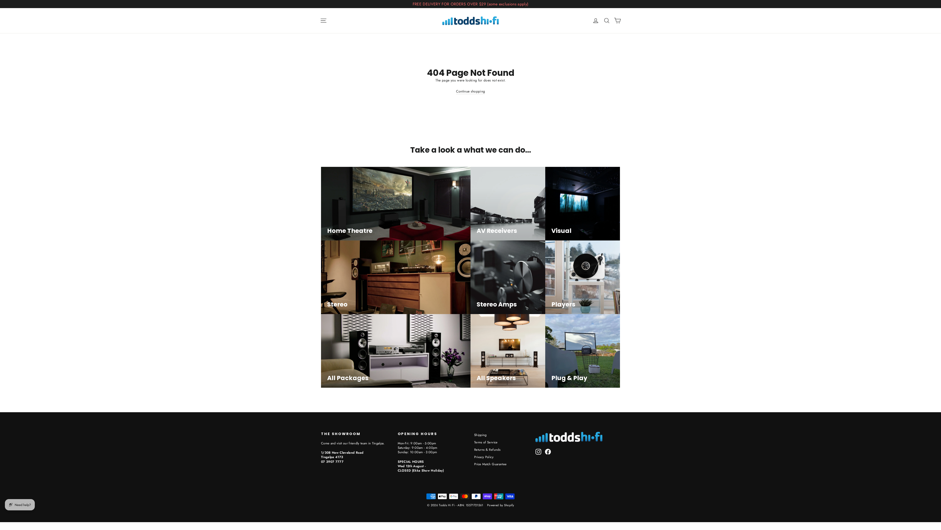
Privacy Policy (484, 457)
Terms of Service (486, 442)
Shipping (480, 435)
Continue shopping (470, 91)
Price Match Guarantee (490, 464)
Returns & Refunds (487, 449)
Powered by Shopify (500, 505)
